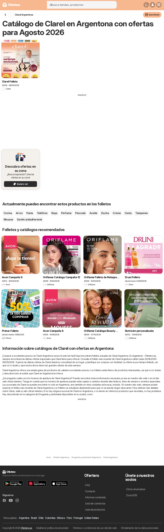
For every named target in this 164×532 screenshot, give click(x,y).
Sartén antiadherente (29, 219)
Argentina (24, 517)
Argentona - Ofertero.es (144, 355)
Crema (117, 213)
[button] (152, 5)
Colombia (50, 517)
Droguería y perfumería (49, 394)
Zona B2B (131, 495)
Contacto (90, 491)
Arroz (19, 213)
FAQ (87, 485)
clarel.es (18, 381)
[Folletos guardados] (146, 5)
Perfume (66, 213)
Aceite (93, 213)
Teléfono (42, 213)
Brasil (34, 517)
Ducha (105, 213)
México (61, 517)
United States (91, 517)
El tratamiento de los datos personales (140, 528)
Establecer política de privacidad (52, 528)
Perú (69, 517)
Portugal (77, 517)
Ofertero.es (26, 528)
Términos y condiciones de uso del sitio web (95, 528)
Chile (40, 517)
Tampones (141, 213)
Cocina (8, 213)
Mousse (8, 219)
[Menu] (159, 5)
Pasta (29, 213)
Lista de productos (95, 509)
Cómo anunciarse (135, 489)
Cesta (128, 213)
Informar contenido (95, 497)
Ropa (54, 213)
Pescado (80, 213)
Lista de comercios (95, 503)
